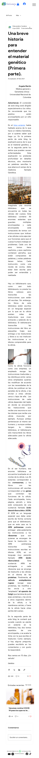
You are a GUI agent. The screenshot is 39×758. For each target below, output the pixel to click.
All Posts (9, 15)
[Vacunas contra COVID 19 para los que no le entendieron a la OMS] (20, 696)
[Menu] (34, 5)
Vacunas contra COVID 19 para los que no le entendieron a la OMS (19, 709)
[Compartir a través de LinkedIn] (19, 670)
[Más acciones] (30, 27)
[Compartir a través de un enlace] (24, 670)
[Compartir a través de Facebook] (9, 670)
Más (17, 15)
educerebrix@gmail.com (12, 751)
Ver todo (28, 685)
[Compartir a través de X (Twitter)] (14, 670)
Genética (11, 663)
